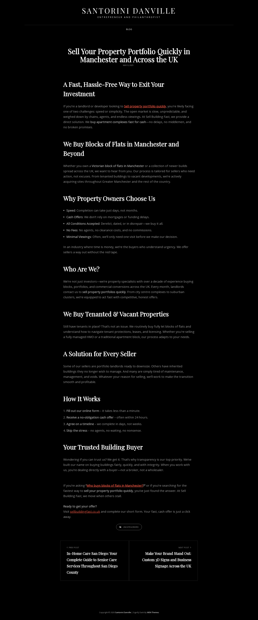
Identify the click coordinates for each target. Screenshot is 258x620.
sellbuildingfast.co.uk (85, 512)
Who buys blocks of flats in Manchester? (115, 486)
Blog (129, 29)
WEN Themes (153, 612)
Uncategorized (131, 527)
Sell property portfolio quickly (145, 106)
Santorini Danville (129, 11)
